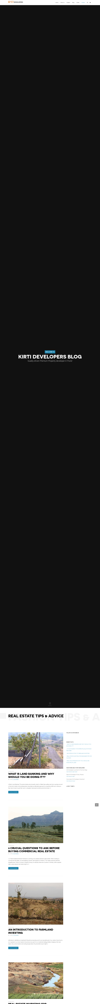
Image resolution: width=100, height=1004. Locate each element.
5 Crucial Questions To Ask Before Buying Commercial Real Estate (34, 849)
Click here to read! (70, 776)
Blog (73, 2)
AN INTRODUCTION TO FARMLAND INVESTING (30, 931)
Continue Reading (13, 792)
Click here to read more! (71, 771)
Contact (83, 2)
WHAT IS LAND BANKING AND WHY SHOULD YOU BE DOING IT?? (31, 775)
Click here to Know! (70, 781)
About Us (62, 2)
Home (57, 2)
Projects (68, 2)
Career (78, 2)
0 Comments (15, 779)
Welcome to (50, 352)
